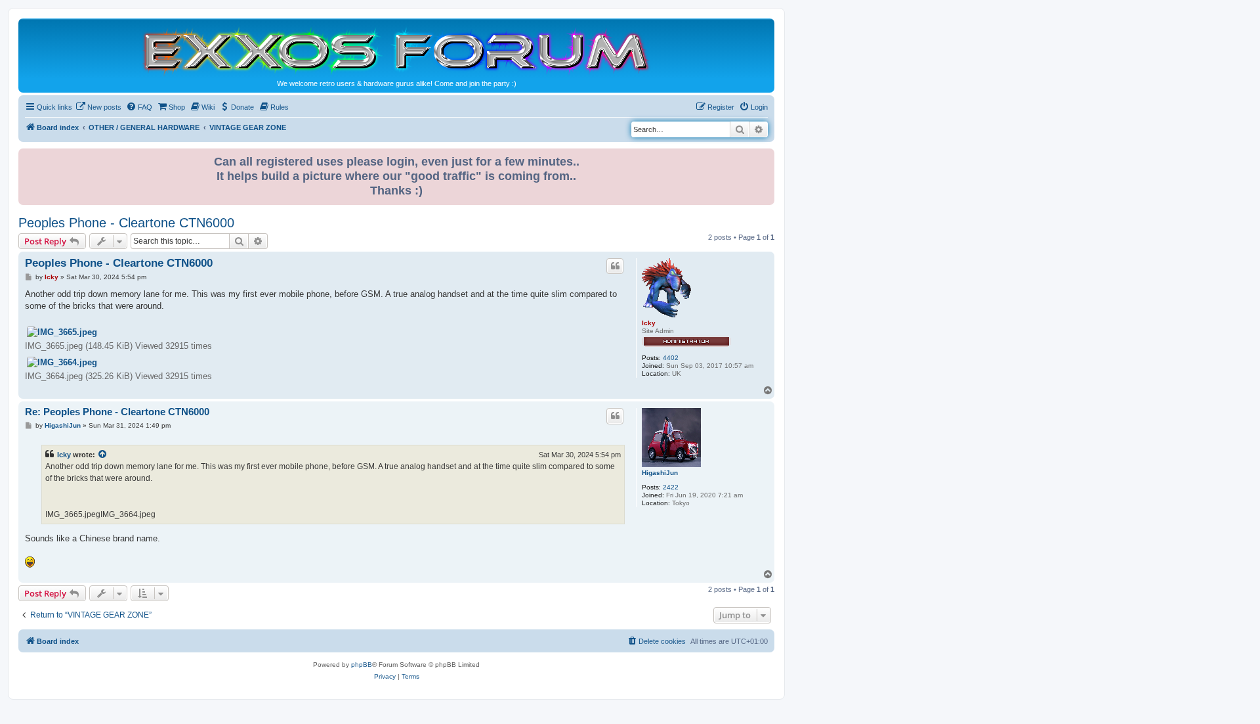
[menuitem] (98, 107)
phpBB (361, 664)
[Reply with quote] (614, 266)
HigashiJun (660, 472)
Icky (649, 323)
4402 (671, 357)
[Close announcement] (766, 156)
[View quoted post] (103, 455)
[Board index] (396, 50)
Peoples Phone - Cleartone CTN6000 (126, 222)
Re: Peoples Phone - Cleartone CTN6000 (117, 411)
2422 (671, 487)
